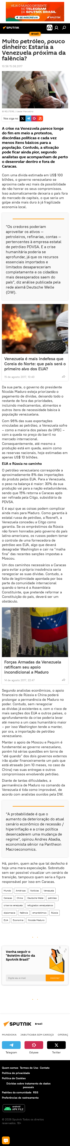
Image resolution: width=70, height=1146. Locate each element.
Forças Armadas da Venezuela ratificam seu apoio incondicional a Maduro (32, 667)
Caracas (8, 897)
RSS (35, 1092)
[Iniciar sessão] (56, 27)
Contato (45, 1067)
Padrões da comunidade (17, 1092)
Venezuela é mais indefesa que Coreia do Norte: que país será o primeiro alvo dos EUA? (35, 363)
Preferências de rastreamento (20, 1097)
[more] (63, 376)
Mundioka (9, 1034)
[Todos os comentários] (6, 1140)
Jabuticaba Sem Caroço (37, 1034)
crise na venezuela (13, 905)
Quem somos (10, 1067)
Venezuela (49, 890)
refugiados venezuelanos (40, 905)
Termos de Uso (29, 1067)
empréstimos (39, 912)
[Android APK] (14, 1108)
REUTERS (9, 111)
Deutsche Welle (35, 897)
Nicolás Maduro (36, 920)
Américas (21, 890)
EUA (6, 920)
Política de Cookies (14, 1078)
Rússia (54, 912)
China (20, 897)
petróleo (52, 897)
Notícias (34, 890)
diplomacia (9, 912)
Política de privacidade (16, 1073)
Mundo (7, 890)
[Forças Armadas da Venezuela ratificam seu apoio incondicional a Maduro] (35, 632)
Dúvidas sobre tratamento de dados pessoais (28, 1085)
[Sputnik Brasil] (11, 29)
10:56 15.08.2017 (12, 66)
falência (24, 912)
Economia (18, 920)
